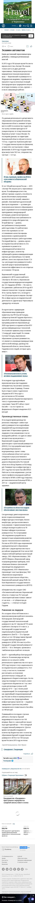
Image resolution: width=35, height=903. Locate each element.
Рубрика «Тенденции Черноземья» (13, 775)
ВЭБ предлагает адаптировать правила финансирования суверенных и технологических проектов (11, 833)
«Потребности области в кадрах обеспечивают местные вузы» (16, 508)
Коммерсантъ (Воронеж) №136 (11, 769)
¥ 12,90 (18, 30)
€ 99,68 (12, 30)
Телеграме (7, 761)
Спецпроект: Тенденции (13, 749)
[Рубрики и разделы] (31, 25)
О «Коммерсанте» (7, 856)
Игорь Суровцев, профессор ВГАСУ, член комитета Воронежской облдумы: (17, 179)
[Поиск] (28, 25)
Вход (24, 26)
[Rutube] (18, 869)
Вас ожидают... (10, 897)
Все (14, 823)
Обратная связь (22, 858)
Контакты (5, 860)
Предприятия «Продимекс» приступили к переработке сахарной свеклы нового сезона (16, 800)
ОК (31, 36)
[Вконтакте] (7, 869)
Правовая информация (25, 860)
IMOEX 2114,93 (26, 30)
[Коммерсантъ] (3, 25)
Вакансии (5, 864)
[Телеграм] (3, 869)
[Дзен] (10, 869)
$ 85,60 (6, 30)
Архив (3, 858)
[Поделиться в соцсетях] (31, 46)
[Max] (22, 869)
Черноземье (5, 41)
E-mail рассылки (22, 862)
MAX (15, 758)
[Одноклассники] (14, 869)
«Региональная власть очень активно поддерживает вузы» (16, 374)
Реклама (4, 862)
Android (20, 856)
